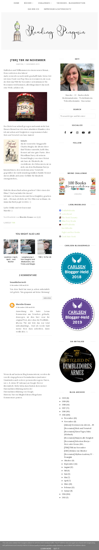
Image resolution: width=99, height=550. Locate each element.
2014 (64, 494)
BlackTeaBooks (68, 224)
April (66, 480)
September (69, 464)
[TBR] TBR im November (75, 447)
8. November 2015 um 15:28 (25, 307)
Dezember (68, 418)
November (68, 421)
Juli (65, 470)
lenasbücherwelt (18, 282)
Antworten (47, 298)
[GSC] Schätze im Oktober (75, 451)
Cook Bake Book (69, 236)
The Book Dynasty (69, 217)
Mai (65, 477)
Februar (67, 487)
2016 (64, 411)
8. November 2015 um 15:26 (19, 285)
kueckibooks (67, 228)
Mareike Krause (23, 304)
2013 (64, 497)
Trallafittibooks (68, 210)
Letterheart (67, 214)
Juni (65, 474)
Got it (56, 549)
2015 (64, 415)
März (66, 484)
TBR (13, 223)
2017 (64, 408)
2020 (64, 398)
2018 (64, 405)
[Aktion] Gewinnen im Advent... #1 (79, 425)
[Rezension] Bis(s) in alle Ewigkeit (78, 438)
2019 (64, 401)
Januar (67, 491)
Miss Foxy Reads (69, 221)
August (67, 467)
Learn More (46, 549)
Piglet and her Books (71, 232)
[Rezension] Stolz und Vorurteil (77, 428)
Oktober (67, 460)
